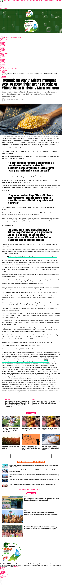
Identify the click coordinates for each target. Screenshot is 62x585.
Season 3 (2, 43)
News (3, 72)
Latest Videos (3, 39)
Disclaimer (3, 572)
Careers (2, 577)
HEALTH (38, 0)
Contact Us (3, 576)
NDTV (1, 0)
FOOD (27, 0)
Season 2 (2, 42)
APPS (57, 0)
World (5, 0)
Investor (2, 573)
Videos (2, 38)
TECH (42, 0)
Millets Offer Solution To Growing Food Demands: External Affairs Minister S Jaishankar (32, 292)
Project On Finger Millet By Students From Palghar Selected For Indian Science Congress (32, 257)
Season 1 (2, 41)
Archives (2, 567)
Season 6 (2, 47)
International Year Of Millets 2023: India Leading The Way (24, 345)
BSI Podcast (3, 70)
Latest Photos (4, 53)
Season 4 (2, 44)
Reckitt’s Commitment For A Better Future (11, 69)
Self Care (2, 65)
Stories (2, 67)
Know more (16, 566)
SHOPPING (52, 0)
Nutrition (19, 395)
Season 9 (2, 50)
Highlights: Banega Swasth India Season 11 (11, 37)
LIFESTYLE (32, 0)
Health (1, 66)
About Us (2, 570)
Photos (2, 52)
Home (1, 36)
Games (46, 0)
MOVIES (18, 0)
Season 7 (2, 48)
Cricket (23, 0)
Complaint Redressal (5, 575)
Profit (10, 0)
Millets (13, 395)
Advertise (2, 569)
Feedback (2, 571)
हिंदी (14, 0)
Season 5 (2, 46)
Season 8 (2, 49)
